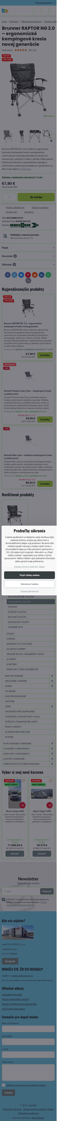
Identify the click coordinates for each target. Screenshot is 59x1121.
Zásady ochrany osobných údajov (29, 566)
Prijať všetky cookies (29, 575)
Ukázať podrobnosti (29, 591)
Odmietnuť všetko (29, 584)
